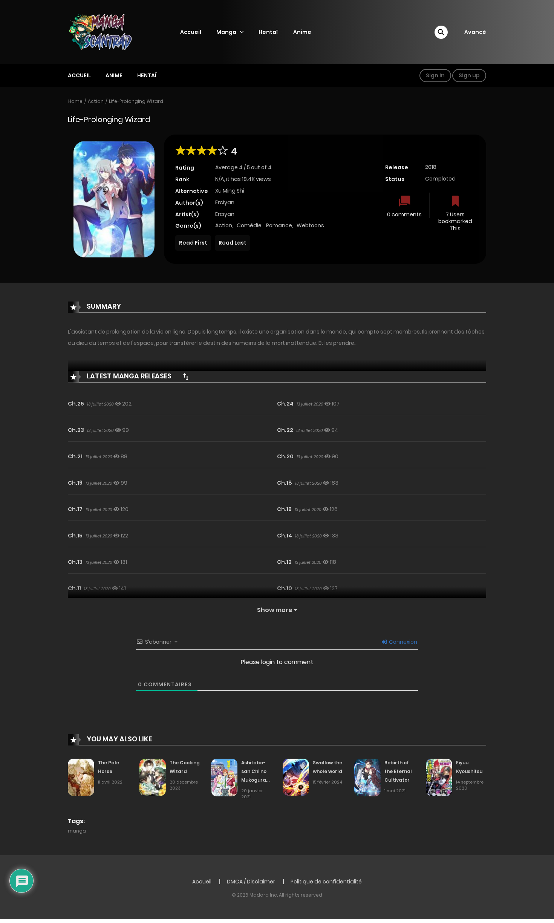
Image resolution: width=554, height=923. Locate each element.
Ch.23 (76, 430)
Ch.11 (74, 588)
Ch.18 (284, 483)
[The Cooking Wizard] (152, 777)
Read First (193, 242)
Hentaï (268, 32)
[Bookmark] (455, 202)
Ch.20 (285, 456)
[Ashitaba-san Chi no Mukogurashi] (224, 777)
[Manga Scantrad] (107, 31)
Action (96, 101)
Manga (226, 32)
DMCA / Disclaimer (251, 881)
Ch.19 (75, 483)
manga (77, 831)
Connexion (402, 642)
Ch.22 (285, 430)
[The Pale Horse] (81, 777)
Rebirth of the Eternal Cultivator (398, 771)
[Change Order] (186, 376)
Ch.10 (284, 588)
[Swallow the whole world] (296, 777)
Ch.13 (75, 562)
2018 (430, 167)
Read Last (232, 242)
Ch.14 (284, 535)
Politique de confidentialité (326, 881)
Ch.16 (284, 509)
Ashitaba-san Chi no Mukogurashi (257, 771)
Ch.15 (75, 535)
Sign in (435, 75)
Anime (302, 32)
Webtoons (310, 225)
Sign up (469, 75)
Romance (279, 225)
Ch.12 (284, 562)
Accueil (190, 32)
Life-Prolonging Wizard (136, 101)
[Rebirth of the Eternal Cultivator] (367, 777)
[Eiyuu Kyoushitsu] (439, 777)
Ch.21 (75, 456)
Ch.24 (285, 403)
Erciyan (224, 202)
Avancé (475, 32)
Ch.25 (76, 403)
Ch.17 (75, 509)
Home (75, 101)
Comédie (249, 225)
